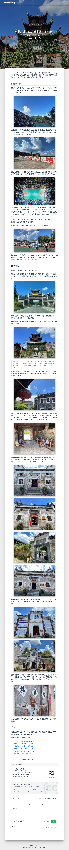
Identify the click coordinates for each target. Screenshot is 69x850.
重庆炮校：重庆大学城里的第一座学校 (25, 751)
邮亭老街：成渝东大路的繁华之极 (24, 741)
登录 (48, 821)
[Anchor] (10, 83)
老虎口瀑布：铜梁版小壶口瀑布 (23, 744)
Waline (53, 834)
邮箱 (29, 804)
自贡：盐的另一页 (19, 769)
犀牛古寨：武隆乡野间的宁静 (23, 753)
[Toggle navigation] (62, 3)
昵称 (15, 804)
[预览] (24, 821)
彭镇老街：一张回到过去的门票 (23, 774)
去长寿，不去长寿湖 (20, 771)
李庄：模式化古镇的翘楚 (21, 776)
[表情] (17, 821)
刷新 (34, 831)
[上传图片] (21, 821)
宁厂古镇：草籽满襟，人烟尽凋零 (24, 772)
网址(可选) (44, 804)
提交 (54, 821)
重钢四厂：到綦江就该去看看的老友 (25, 749)
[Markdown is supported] (14, 821)
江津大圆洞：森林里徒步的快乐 (23, 746)
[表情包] (19, 821)
